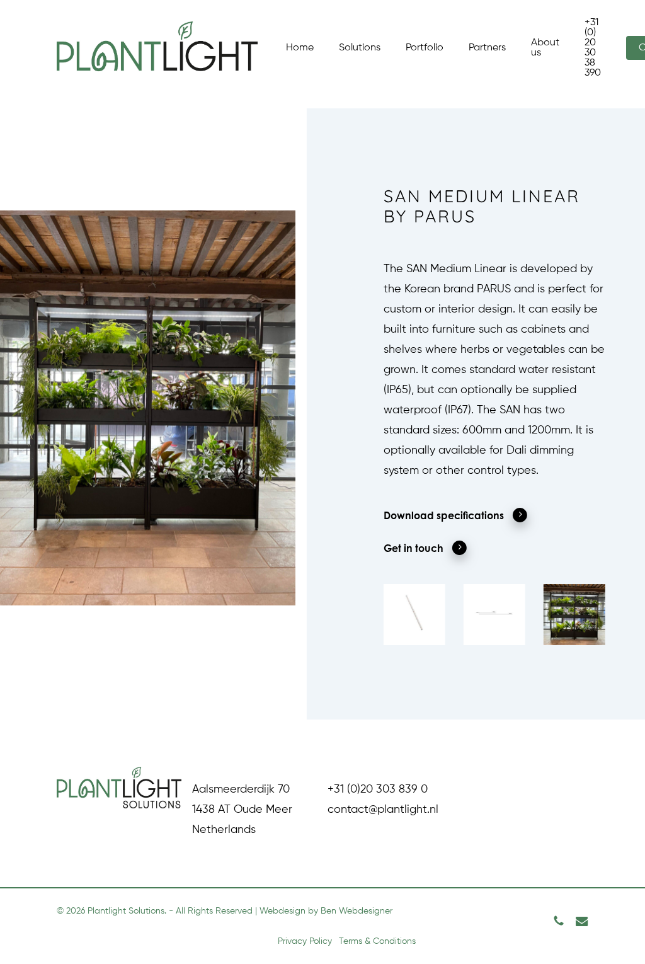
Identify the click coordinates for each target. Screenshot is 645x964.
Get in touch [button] (413, 548)
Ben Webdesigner (356, 911)
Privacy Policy (305, 941)
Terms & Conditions (377, 941)
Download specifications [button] (444, 515)
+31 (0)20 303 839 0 (378, 789)
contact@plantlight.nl (383, 809)
